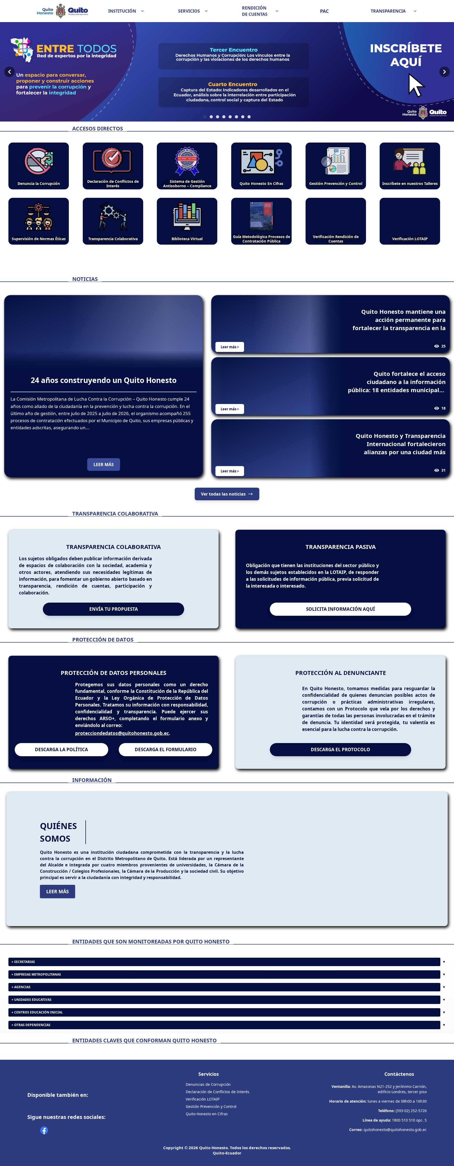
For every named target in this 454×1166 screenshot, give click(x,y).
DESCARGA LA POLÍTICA (61, 749)
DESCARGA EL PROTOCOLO (340, 749)
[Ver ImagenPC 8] (227, 72)
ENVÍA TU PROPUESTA (113, 609)
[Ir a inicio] (62, 11)
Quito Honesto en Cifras (207, 1113)
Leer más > (230, 347)
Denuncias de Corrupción (208, 1084)
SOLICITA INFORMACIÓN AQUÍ (340, 609)
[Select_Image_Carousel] (205, 116)
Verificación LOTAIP (202, 1099)
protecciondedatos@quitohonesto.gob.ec (122, 733)
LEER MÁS (104, 464)
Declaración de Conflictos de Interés (217, 1091)
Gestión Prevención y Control (211, 1106)
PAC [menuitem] (324, 11)
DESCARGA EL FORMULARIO (166, 749)
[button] (126, 11)
